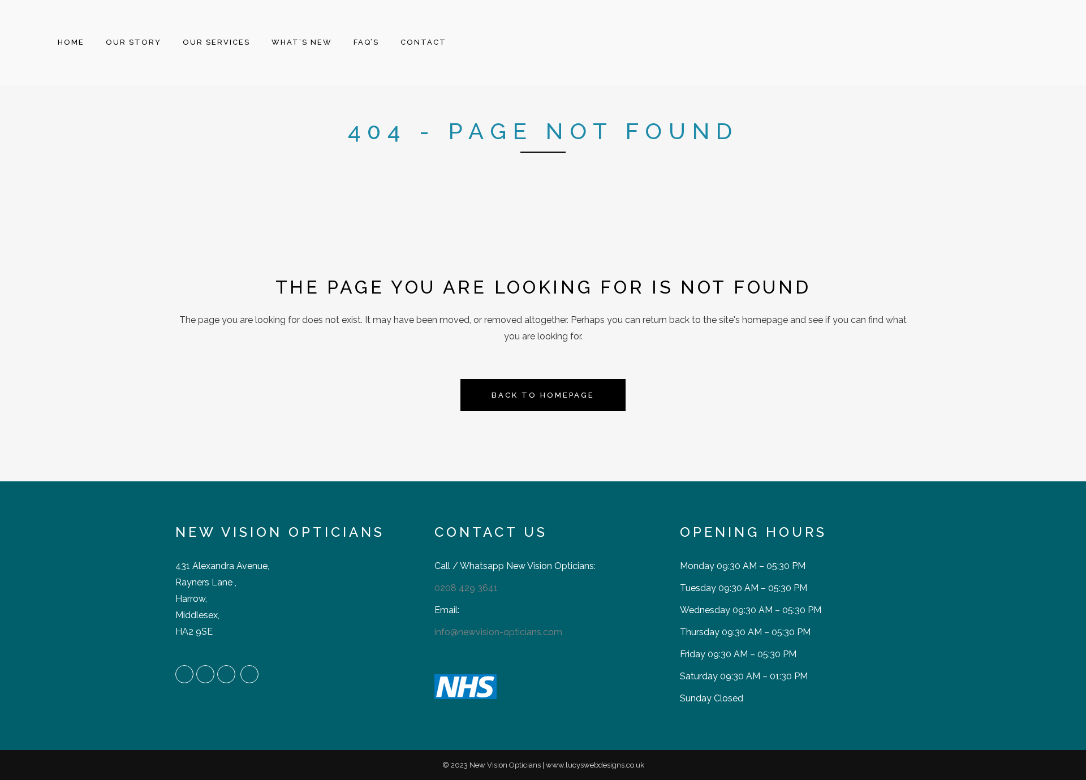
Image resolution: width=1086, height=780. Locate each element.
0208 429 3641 (466, 588)
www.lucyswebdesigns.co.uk (595, 765)
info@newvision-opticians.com (498, 632)
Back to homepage (543, 395)
